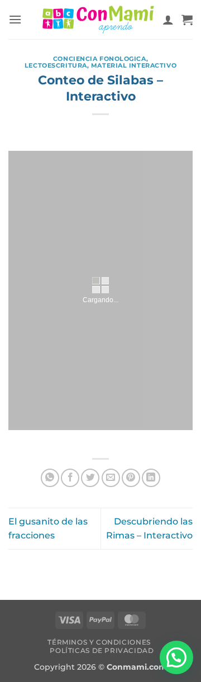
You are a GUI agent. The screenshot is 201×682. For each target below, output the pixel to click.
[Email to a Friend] (111, 478)
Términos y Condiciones (98, 642)
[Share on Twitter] (90, 478)
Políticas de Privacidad (102, 650)
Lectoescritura (56, 65)
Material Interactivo (133, 65)
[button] (15, 19)
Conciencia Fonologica (99, 59)
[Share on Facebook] (70, 478)
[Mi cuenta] (168, 19)
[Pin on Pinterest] (131, 478)
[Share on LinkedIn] (151, 478)
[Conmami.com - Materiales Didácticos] (98, 20)
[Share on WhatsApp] (50, 478)
